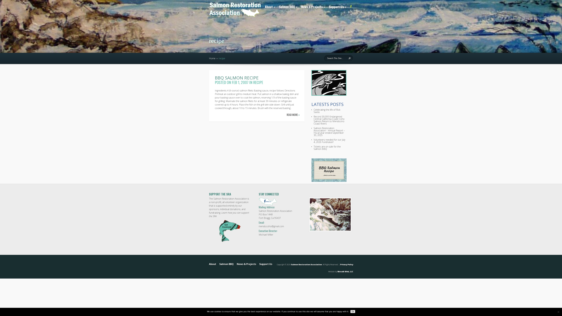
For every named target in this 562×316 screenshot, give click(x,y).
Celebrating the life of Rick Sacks (327, 111)
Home (212, 58)
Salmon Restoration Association (306, 264)
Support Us (336, 6)
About (269, 6)
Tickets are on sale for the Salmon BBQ (327, 148)
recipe (258, 82)
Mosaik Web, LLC (345, 271)
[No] (558, 311)
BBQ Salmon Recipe (237, 78)
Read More (293, 114)
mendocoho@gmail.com (271, 226)
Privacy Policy (346, 264)
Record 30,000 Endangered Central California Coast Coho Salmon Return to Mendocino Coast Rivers (329, 120)
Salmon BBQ (287, 6)
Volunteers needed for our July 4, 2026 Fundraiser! (329, 141)
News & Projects (312, 6)
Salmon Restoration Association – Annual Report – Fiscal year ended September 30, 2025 (329, 132)
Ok (353, 311)
